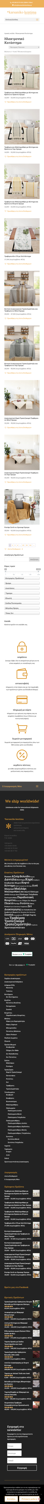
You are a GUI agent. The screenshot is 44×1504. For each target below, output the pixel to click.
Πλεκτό (8, 903)
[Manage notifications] (39, 1499)
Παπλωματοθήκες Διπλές (17, 1123)
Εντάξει (11, 1498)
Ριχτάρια (9, 1066)
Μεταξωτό (25, 891)
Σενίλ (12, 906)
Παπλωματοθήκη (10, 898)
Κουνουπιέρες (11, 1101)
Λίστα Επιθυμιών (10, 1176)
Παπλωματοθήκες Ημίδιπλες (19, 1126)
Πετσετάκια (10, 1075)
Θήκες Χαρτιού (11, 1024)
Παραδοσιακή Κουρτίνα (19, 898)
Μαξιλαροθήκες (12, 891)
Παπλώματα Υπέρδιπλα (16, 1117)
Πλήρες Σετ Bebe (12, 1050)
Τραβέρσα (17, 918)
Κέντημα (21, 879)
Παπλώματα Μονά (14, 1114)
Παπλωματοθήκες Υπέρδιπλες (19, 1133)
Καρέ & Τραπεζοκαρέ (14, 1072)
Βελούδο (25, 876)
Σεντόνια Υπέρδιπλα (20, 906)
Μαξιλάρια (10, 1063)
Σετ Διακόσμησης (18, 907)
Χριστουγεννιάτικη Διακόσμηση (16, 1162)
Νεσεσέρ (9, 988)
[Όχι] (41, 1494)
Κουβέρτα (36, 880)
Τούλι (6, 918)
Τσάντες (9, 991)
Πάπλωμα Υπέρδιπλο (29, 894)
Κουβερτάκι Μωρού (12, 883)
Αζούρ (15, 876)
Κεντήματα (8, 994)
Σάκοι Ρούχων (11, 1034)
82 (23, 545)
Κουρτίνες (8, 1013)
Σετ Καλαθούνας (27, 910)
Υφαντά (7, 1146)
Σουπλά (8, 914)
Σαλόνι (6, 1060)
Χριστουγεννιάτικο (14, 927)
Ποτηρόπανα (10, 1006)
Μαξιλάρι (20, 888)
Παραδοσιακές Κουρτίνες (15, 1015)
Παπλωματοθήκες (13, 1120)
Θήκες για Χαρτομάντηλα (15, 1021)
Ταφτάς (33, 915)
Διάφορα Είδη (9, 985)
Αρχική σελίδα (9, 33)
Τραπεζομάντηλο (17, 924)
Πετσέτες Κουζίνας (13, 1003)
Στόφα (26, 914)
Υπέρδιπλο (34, 925)
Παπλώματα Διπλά (15, 1111)
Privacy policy (29, 1498)
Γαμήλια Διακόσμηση (12, 978)
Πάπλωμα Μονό (14, 894)
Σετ (7, 1082)
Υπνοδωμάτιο (9, 1092)
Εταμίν (8, 1151)
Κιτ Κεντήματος (12, 997)
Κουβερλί (9, 1095)
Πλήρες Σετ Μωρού (29, 900)
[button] (17, 102)
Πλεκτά (7, 1041)
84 (30, 545)
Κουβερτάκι (10, 1047)
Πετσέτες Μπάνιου (13, 1031)
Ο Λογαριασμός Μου (12, 1179)
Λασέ (17, 886)
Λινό (35, 885)
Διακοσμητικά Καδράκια (13, 982)
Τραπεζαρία (8, 1070)
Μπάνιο (7, 1018)
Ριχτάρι (17, 903)
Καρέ (29, 879)
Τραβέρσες (10, 1085)
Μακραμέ (9, 888)
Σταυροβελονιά (18, 915)
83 (27, 545)
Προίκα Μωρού (10, 1044)
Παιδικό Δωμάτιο (10, 1038)
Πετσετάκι (19, 900)
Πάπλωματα (10, 1108)
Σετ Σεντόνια (31, 912)
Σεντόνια (9, 1136)
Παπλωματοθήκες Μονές (17, 1130)
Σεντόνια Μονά (13, 1139)
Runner (7, 876)
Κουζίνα (7, 1000)
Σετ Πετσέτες (22, 912)
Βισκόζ (32, 877)
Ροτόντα (24, 903)
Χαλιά (6, 1158)
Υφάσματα (8, 1149)
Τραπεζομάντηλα (12, 1089)
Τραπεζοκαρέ (14, 921)
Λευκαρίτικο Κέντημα (25, 886)
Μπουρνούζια (11, 1028)
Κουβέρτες (10, 1098)
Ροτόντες (9, 1079)
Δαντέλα (10, 879)
